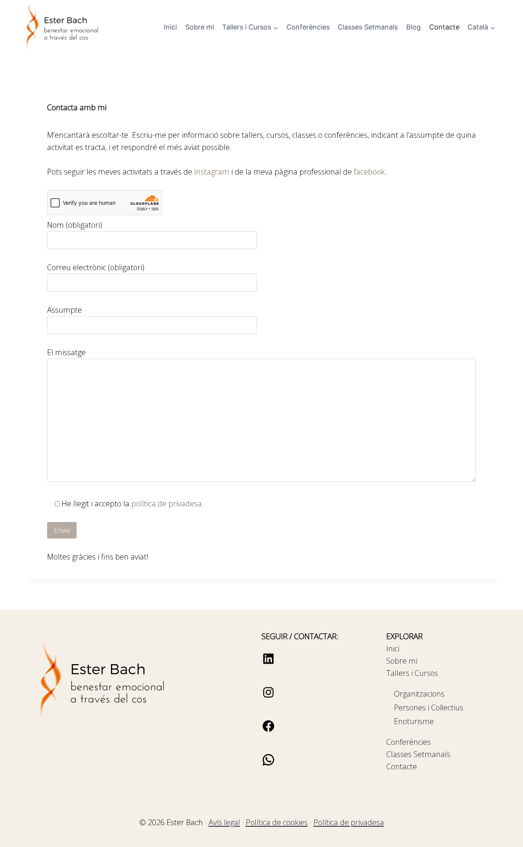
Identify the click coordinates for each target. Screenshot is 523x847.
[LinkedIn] (268, 663)
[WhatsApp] (268, 764)
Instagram (211, 171)
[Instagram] (268, 697)
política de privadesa (166, 503)
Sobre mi (199, 27)
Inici (170, 27)
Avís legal (224, 822)
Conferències (308, 27)
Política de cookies (277, 822)
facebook (369, 171)
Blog (413, 27)
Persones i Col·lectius (428, 707)
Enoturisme (414, 721)
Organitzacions (419, 694)
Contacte (444, 27)
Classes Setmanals (368, 27)
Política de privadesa (349, 822)
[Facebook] (268, 730)
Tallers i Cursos (412, 673)
